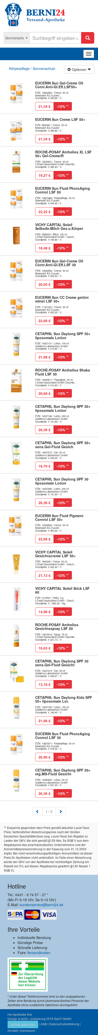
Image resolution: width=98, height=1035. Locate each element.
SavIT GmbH (62, 1018)
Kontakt (13, 1030)
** (63, 106)
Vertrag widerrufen (22, 1024)
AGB (43, 1024)
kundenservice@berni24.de (41, 904)
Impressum (27, 1030)
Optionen (79, 69)
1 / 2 (50, 811)
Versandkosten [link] (39, 952)
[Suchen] (87, 38)
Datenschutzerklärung (64, 1024)
